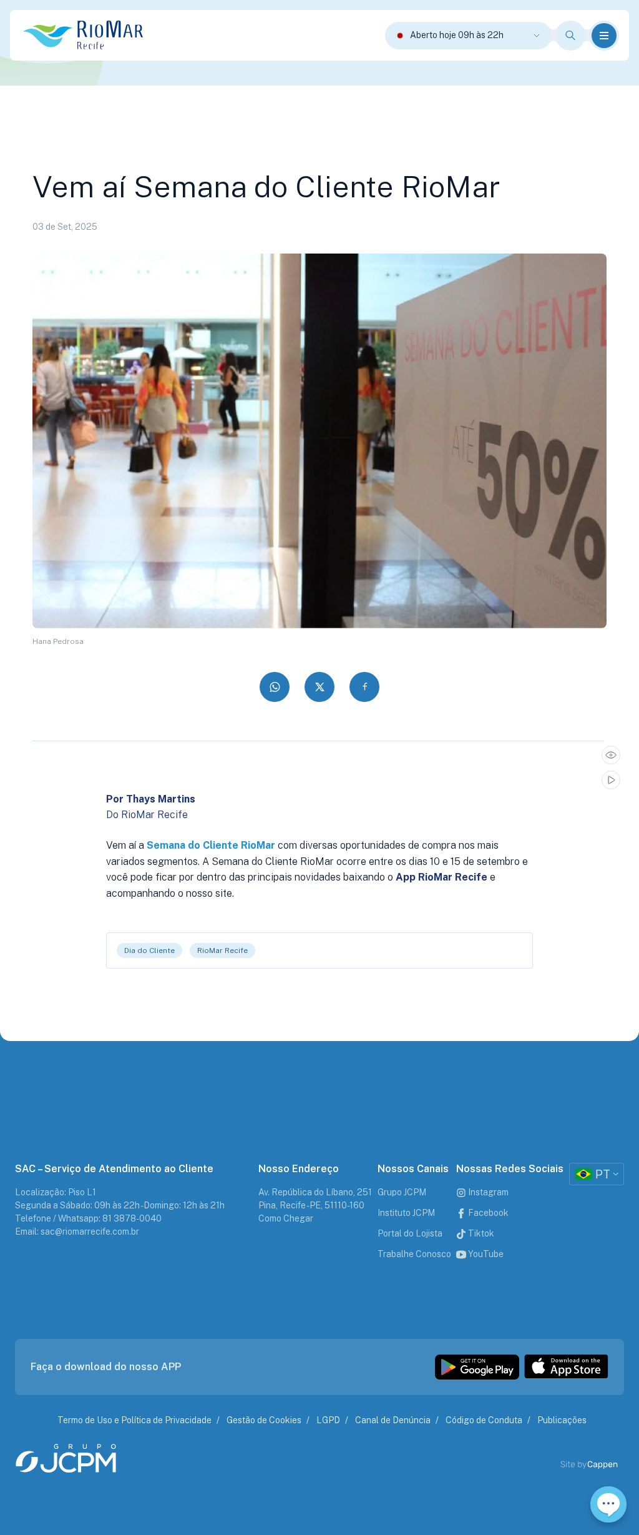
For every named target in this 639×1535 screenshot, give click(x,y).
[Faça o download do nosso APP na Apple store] (566, 1367)
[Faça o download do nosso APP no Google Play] (477, 1367)
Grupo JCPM (402, 1192)
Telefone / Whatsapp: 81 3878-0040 (88, 1218)
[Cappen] (603, 1465)
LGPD (328, 1420)
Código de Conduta (484, 1420)
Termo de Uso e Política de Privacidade (134, 1420)
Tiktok (480, 1233)
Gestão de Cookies (264, 1420)
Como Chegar (285, 1218)
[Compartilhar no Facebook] (364, 687)
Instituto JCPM (406, 1213)
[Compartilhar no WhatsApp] (275, 687)
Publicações (562, 1420)
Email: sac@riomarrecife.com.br (77, 1231)
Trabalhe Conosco (414, 1254)
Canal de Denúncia (393, 1420)
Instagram (487, 1192)
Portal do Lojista (410, 1233)
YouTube (485, 1254)
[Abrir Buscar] (570, 36)
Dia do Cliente (149, 950)
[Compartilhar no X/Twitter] (319, 687)
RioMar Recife (222, 950)
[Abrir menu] (604, 36)
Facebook (487, 1213)
